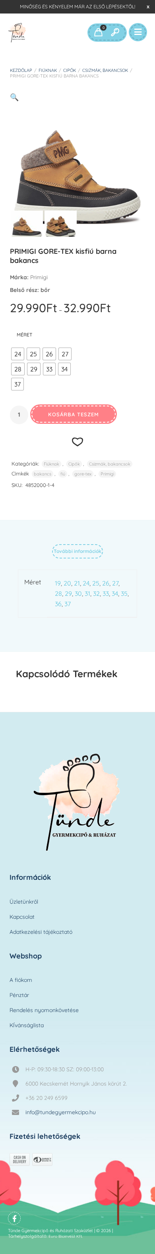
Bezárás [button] (148, 7)
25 (95, 583)
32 (96, 593)
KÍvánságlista (27, 1025)
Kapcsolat (22, 916)
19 (58, 583)
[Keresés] (115, 32)
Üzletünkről (24, 901)
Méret (24, 335)
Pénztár (19, 995)
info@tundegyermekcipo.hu (60, 1112)
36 (58, 604)
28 (58, 593)
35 (124, 593)
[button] (14, 97)
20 (67, 583)
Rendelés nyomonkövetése (44, 1010)
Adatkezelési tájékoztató (41, 931)
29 (68, 593)
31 (87, 593)
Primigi (107, 474)
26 (105, 583)
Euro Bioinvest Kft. (65, 1236)
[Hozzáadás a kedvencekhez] (77, 441)
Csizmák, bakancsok (105, 70)
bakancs (42, 474)
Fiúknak (48, 70)
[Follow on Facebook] (14, 1218)
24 (86, 583)
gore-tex (82, 474)
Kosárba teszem (73, 414)
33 (106, 593)
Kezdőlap (21, 70)
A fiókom (21, 979)
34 (115, 593)
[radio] (18, 354)
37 (67, 604)
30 (78, 593)
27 (115, 583)
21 (77, 583)
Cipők (69, 70)
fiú (62, 474)
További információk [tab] (77, 551)
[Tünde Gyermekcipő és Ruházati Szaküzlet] (17, 33)
